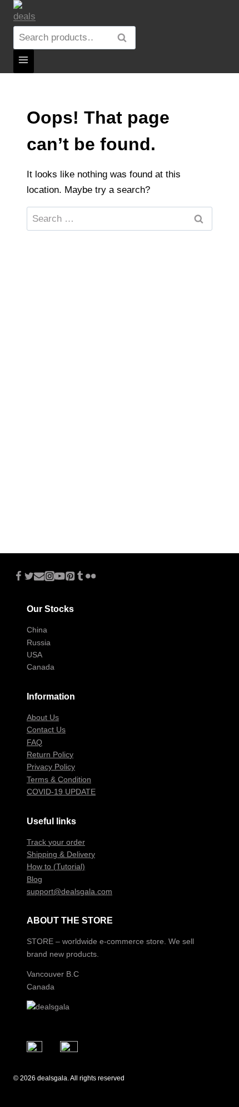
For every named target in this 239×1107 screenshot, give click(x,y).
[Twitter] (29, 578)
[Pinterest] (70, 578)
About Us (43, 717)
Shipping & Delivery (61, 854)
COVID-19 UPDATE (61, 791)
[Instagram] (49, 578)
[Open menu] (23, 61)
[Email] (39, 578)
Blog (34, 879)
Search (125, 38)
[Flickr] (91, 578)
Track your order (56, 842)
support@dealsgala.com (69, 891)
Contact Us (46, 729)
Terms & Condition (59, 779)
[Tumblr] (80, 578)
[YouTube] (59, 578)
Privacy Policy (51, 766)
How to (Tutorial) (56, 866)
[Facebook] (18, 578)
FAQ (34, 742)
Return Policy (50, 754)
